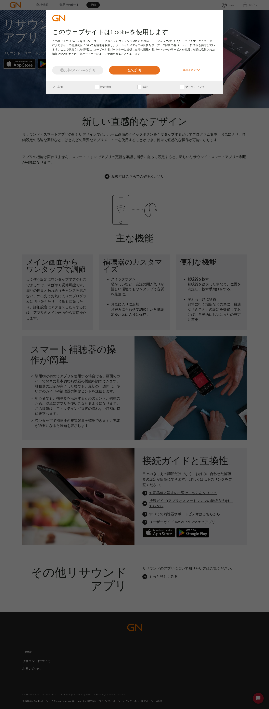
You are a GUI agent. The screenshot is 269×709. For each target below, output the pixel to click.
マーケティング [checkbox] (195, 87)
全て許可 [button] (134, 70)
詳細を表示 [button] (190, 70)
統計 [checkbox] (145, 87)
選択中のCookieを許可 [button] (78, 70)
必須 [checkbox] (60, 87)
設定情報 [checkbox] (105, 87)
